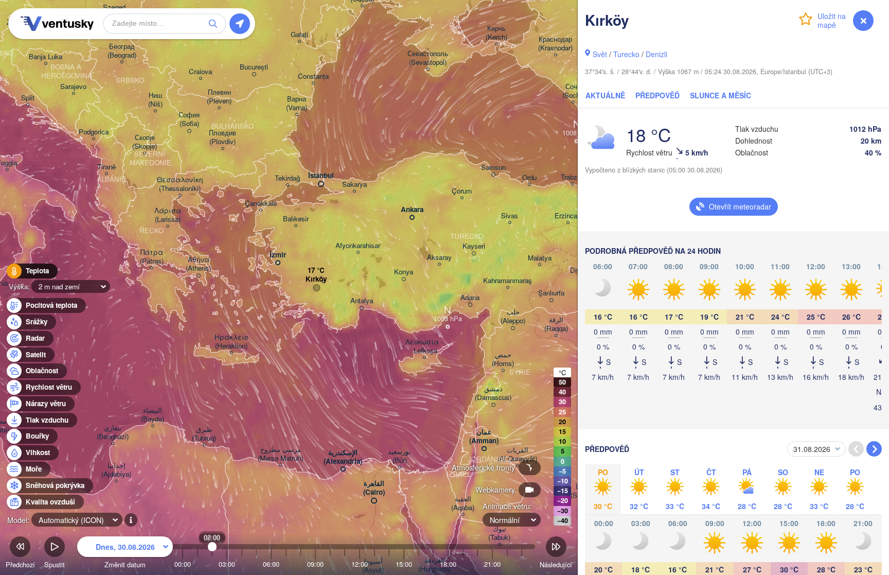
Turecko (626, 54)
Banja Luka (45, 57)
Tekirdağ (287, 178)
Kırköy (316, 279)
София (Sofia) (189, 119)
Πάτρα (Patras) (152, 257)
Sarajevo (73, 86)
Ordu (529, 177)
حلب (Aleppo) (513, 316)
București (254, 67)
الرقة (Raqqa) (556, 324)
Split (27, 98)
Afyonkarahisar (357, 245)
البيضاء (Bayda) (152, 415)
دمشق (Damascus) (493, 393)
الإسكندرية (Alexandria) (343, 457)
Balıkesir (296, 219)
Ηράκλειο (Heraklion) (231, 342)
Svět (600, 54)
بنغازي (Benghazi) (113, 432)
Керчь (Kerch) (496, 33)
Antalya (361, 301)
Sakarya (354, 184)
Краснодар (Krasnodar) (555, 44)
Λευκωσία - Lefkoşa (424, 346)
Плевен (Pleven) (219, 97)
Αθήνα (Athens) (198, 264)
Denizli (656, 54)
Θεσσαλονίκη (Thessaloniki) (180, 184)
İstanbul (321, 175)
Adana (469, 297)
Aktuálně (605, 95)
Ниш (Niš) (155, 100)
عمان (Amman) (484, 436)
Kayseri (474, 246)
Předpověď (657, 95)
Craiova (200, 71)
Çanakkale (261, 203)
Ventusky (55, 23)
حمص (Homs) (503, 359)
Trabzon (572, 177)
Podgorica (94, 132)
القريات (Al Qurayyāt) (517, 454)
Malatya (540, 258)
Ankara (412, 209)
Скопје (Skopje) (144, 142)
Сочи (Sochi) (572, 91)
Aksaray (439, 257)
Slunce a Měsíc (720, 95)
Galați (299, 34)
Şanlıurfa (551, 293)
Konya (403, 272)
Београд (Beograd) (122, 51)
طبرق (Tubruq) (204, 434)
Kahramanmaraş (507, 280)
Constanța (313, 76)
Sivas (509, 216)
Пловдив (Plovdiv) (222, 137)
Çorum (462, 191)
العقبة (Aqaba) (462, 503)
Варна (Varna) (296, 103)
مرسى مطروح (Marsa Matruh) (280, 454)
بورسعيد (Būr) (399, 456)
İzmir (278, 255)
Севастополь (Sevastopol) (427, 58)
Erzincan (568, 216)
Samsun (493, 167)
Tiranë (106, 167)
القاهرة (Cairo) (374, 488)
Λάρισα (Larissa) (167, 215)
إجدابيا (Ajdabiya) (116, 470)
